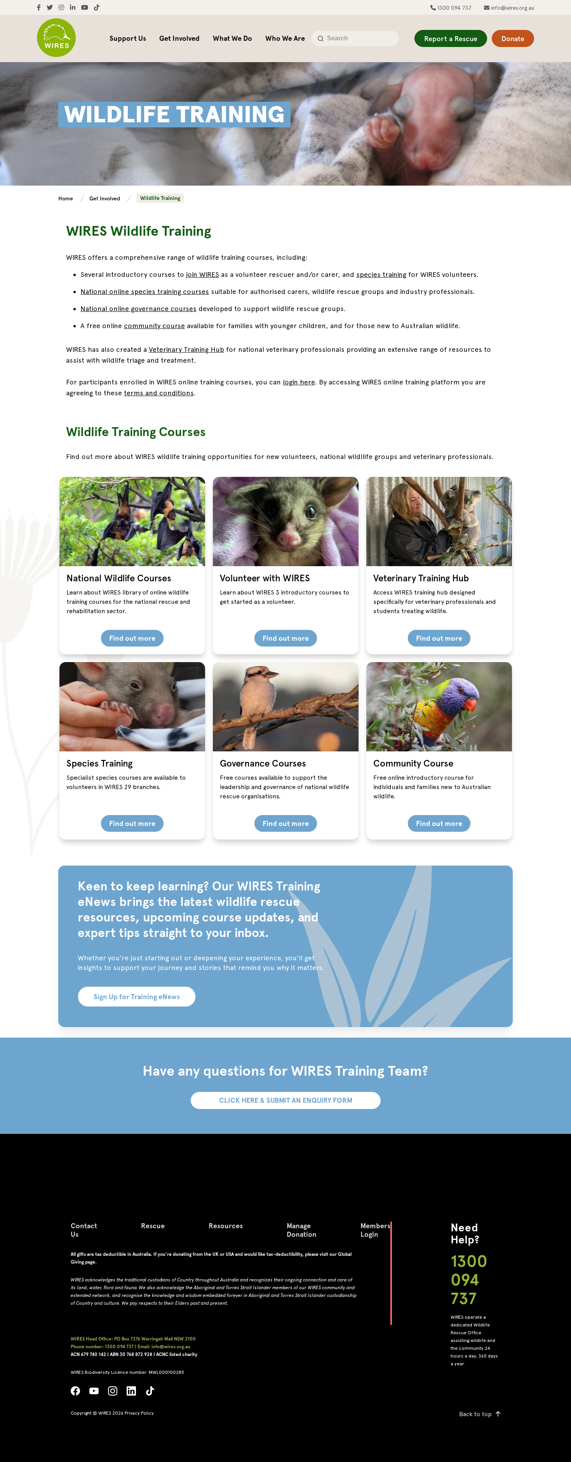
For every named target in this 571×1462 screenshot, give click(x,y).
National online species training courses (144, 291)
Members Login (375, 1230)
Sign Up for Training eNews (137, 997)
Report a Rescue (450, 39)
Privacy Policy (139, 1413)
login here (299, 382)
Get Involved (179, 38)
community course (154, 326)
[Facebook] (75, 1393)
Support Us (128, 38)
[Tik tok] (150, 1393)
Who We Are (285, 38)
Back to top (475, 1414)
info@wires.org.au (511, 8)
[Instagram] (112, 1393)
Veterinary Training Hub (186, 349)
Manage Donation (302, 1230)
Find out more (132, 638)
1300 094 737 (454, 8)
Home (66, 198)
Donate (512, 39)
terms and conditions (158, 393)
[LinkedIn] (131, 1393)
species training (381, 274)
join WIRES (202, 274)
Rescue (153, 1226)
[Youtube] (94, 1393)
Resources (226, 1226)
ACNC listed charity (176, 1354)
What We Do (232, 38)
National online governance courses (138, 308)
